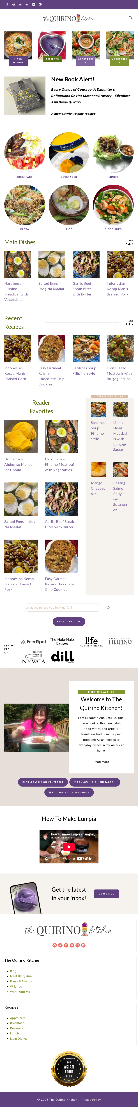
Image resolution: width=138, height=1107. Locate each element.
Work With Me (20, 991)
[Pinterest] (14, 4)
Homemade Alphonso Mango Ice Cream (18, 464)
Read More (101, 762)
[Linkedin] (33, 4)
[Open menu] (7, 18)
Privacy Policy (91, 1099)
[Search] (108, 608)
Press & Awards (21, 981)
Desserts (16, 1028)
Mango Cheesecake (98, 488)
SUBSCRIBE (106, 894)
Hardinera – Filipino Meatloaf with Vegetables (59, 464)
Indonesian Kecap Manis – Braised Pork (119, 288)
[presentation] (17, 264)
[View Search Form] (130, 18)
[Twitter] (20, 4)
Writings (16, 986)
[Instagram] (27, 4)
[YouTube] (40, 4)
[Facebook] (7, 4)
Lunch (14, 1033)
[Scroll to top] (130, 1093)
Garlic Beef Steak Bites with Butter (82, 288)
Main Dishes (19, 1038)
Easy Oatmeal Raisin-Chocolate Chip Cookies (59, 583)
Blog (13, 971)
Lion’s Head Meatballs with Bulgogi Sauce (119, 373)
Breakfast (17, 1023)
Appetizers (18, 1018)
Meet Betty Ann (21, 976)
